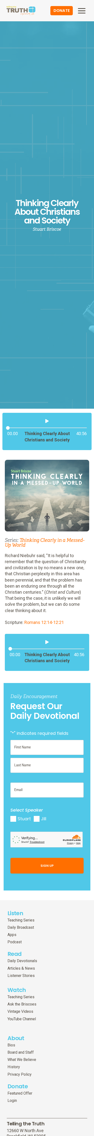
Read (14, 954)
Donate (17, 1086)
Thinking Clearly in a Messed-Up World (44, 542)
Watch (16, 990)
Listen (15, 913)
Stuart (24, 819)
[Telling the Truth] (21, 11)
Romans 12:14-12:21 (44, 622)
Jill (43, 819)
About (15, 1038)
